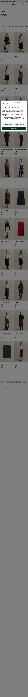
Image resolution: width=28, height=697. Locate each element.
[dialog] (14, 116)
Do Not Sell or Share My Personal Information (14, 124)
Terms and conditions (8, 117)
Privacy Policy (18, 117)
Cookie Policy (15, 118)
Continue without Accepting (20, 102)
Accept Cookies (14, 128)
